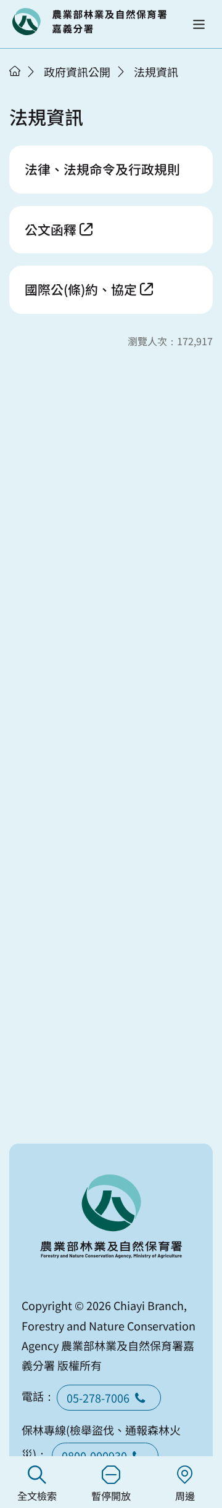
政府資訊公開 (77, 72)
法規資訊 (156, 72)
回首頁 (89, 21)
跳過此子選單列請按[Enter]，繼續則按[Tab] (28, 87)
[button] (199, 24)
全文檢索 (37, 1495)
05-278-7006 (98, 1398)
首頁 (14, 70)
